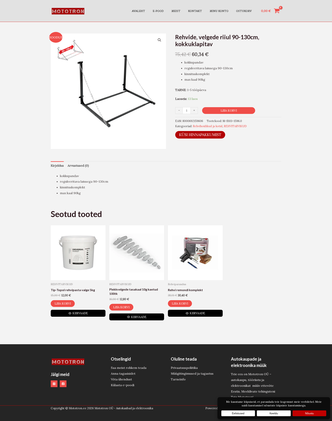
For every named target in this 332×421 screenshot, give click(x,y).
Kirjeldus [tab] (57, 165)
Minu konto (219, 11)
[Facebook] (63, 383)
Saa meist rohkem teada (128, 368)
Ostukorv (244, 11)
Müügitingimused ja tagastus (192, 373)
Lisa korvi (229, 110)
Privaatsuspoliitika (184, 368)
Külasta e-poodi (122, 385)
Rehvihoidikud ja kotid (207, 126)
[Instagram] (54, 383)
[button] (159, 40)
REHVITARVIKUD (235, 126)
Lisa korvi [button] (63, 303)
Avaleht (138, 11)
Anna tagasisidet (123, 373)
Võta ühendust (121, 379)
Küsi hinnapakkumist (200, 134)
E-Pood (158, 11)
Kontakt (195, 11)
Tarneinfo (178, 379)
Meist (175, 11)
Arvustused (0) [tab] (78, 165)
